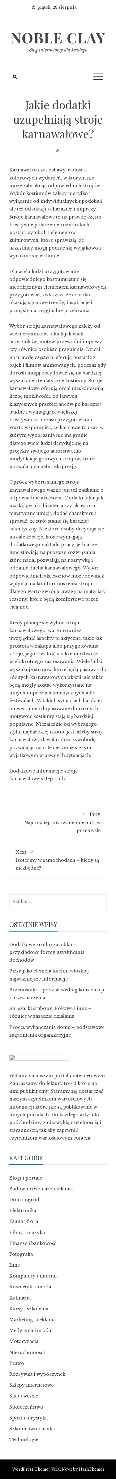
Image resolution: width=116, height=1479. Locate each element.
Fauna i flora (23, 1221)
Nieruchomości (27, 1352)
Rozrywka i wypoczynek (37, 1374)
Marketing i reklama (32, 1319)
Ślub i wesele (23, 1396)
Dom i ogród (24, 1199)
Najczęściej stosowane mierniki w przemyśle (62, 822)
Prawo (16, 1363)
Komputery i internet (33, 1276)
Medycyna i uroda (30, 1330)
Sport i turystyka (28, 1418)
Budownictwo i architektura (41, 1189)
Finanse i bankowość (32, 1243)
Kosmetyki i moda (30, 1287)
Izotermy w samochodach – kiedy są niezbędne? (57, 860)
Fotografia (21, 1254)
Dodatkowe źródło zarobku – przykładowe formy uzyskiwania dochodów (46, 952)
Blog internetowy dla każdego (58, 50)
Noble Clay (58, 37)
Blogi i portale (25, 1178)
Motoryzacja (23, 1341)
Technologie (23, 1439)
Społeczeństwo (26, 1407)
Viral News (61, 1469)
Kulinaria (20, 1298)
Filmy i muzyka (27, 1232)
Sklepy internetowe (31, 1385)
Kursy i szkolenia (28, 1309)
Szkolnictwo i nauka (32, 1429)
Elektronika (22, 1210)
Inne (14, 1265)
